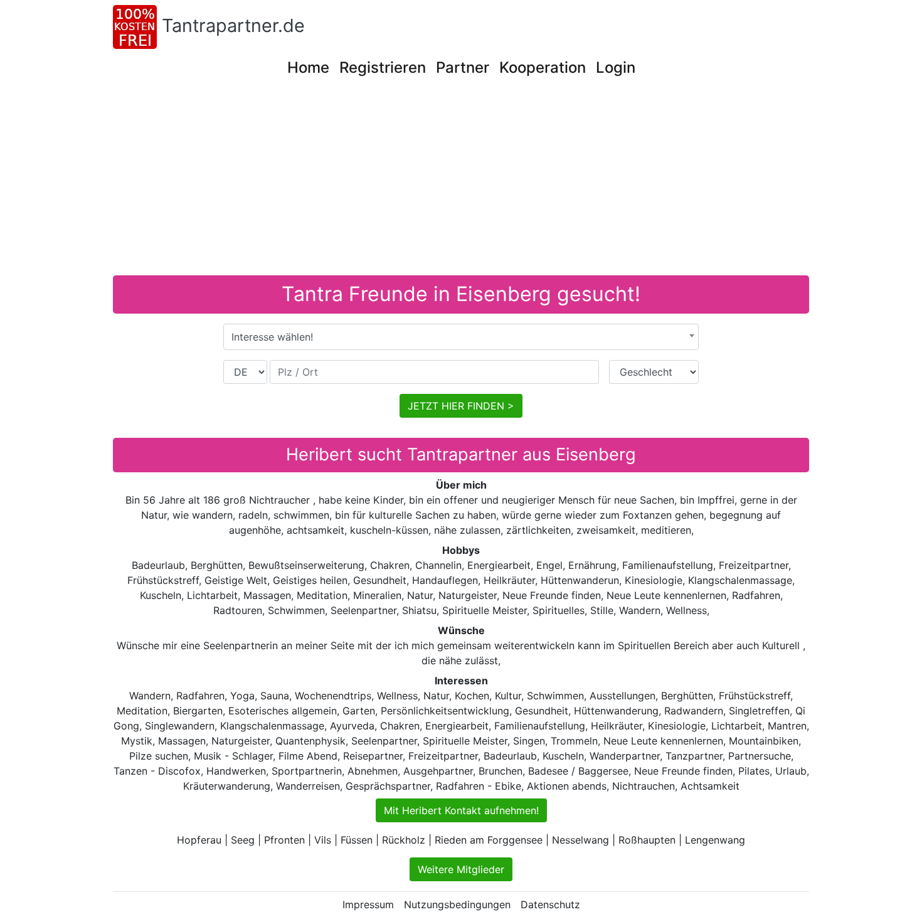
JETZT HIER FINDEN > (461, 406)
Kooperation (542, 67)
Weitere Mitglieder (461, 869)
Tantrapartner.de (233, 25)
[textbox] (461, 336)
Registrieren (382, 67)
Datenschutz (550, 904)
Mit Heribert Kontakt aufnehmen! (461, 810)
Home (308, 67)
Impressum (368, 904)
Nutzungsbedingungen (457, 904)
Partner (462, 67)
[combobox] (461, 337)
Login (615, 67)
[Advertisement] (461, 181)
